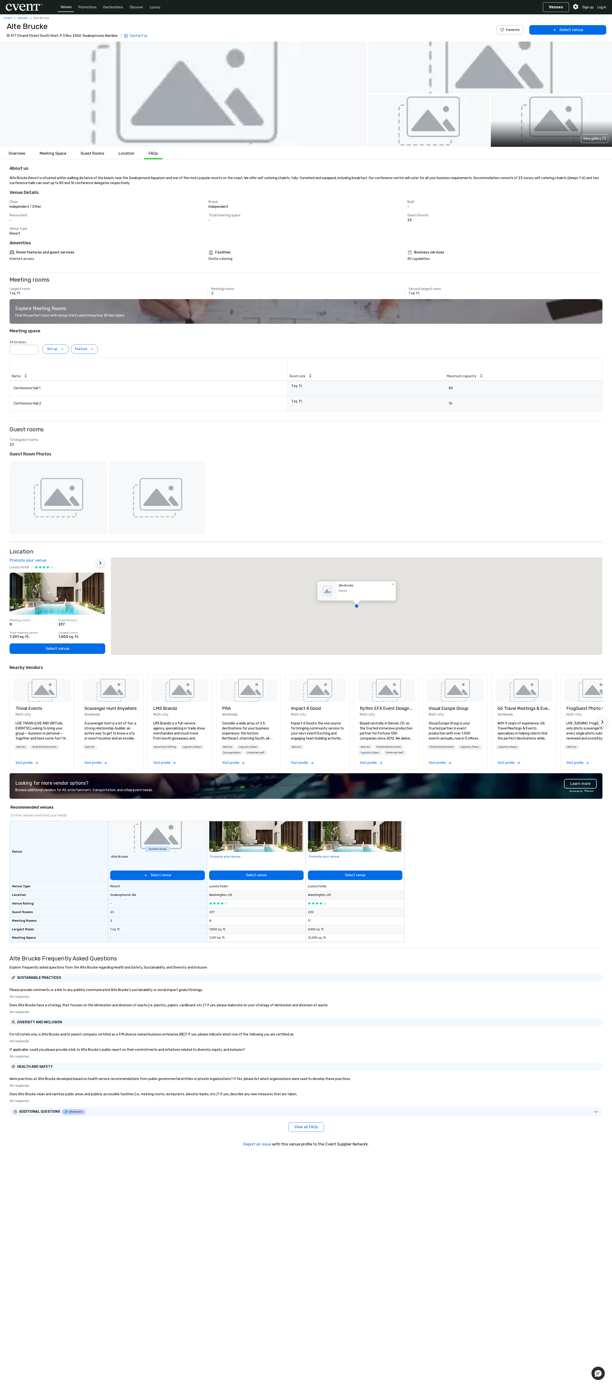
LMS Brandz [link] (165, 708)
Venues (66, 7)
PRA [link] (226, 708)
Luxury (155, 7)
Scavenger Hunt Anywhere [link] (110, 708)
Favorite (512, 30)
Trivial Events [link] (29, 708)
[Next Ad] (100, 563)
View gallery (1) (594, 139)
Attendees (18, 342)
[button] (183, 94)
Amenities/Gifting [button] (165, 746)
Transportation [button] (231, 752)
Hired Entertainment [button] (44, 746)
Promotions (87, 7)
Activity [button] (21, 746)
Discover (136, 7)
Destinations (113, 7)
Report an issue (257, 1144)
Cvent (8, 18)
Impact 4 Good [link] (306, 708)
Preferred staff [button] (255, 752)
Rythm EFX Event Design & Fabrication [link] (386, 708)
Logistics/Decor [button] (192, 746)
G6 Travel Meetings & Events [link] (524, 708)
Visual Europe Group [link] (448, 708)
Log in (601, 7)
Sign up (588, 7)
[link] (42, 690)
